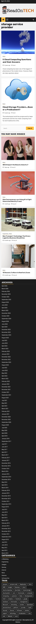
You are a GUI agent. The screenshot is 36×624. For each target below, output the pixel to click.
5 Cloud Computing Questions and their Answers (17, 60)
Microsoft (5, 604)
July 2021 (4, 400)
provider (23, 607)
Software (19, 610)
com (14, 593)
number (22, 604)
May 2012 (4, 547)
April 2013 (4, 517)
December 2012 (6, 528)
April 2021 (4, 406)
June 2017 (5, 446)
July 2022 (4, 367)
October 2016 (5, 468)
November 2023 (6, 332)
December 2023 (6, 329)
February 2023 (6, 351)
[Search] (33, 19)
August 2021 (5, 397)
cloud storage (27, 590)
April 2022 (4, 376)
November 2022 (6, 359)
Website (10, 616)
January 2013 (5, 526)
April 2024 (4, 327)
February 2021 (6, 411)
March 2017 (5, 455)
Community (21, 593)
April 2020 (4, 433)
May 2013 (4, 515)
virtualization (22, 613)
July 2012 (4, 542)
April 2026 (4, 286)
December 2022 (6, 357)
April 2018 (4, 436)
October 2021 (5, 392)
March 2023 (5, 348)
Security (5, 610)
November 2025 (6, 294)
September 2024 (6, 318)
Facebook (18, 599)
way (29, 613)
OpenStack (30, 604)
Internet (4, 570)
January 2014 (5, 493)
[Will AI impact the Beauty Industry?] (18, 148)
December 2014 (6, 479)
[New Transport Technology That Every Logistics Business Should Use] (18, 219)
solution (27, 610)
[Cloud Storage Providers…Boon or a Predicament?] (18, 89)
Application (23, 584)
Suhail (13, 65)
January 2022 (5, 384)
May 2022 (4, 373)
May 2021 (4, 403)
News (4, 56)
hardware (5, 601)
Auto (30, 584)
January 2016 (5, 474)
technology (13, 613)
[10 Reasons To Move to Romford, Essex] (18, 256)
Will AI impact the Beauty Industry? (15, 165)
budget (10, 587)
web (4, 616)
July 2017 (4, 444)
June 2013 (5, 512)
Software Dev (5, 578)
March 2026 (5, 288)
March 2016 (5, 471)
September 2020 (6, 422)
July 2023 (4, 340)
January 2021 (5, 414)
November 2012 (6, 531)
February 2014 (6, 490)
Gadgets (4, 564)
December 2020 (6, 416)
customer (14, 596)
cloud (23, 587)
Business (17, 587)
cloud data (17, 590)
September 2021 (6, 395)
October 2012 (5, 534)
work (16, 616)
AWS (4, 587)
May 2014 (4, 482)
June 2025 (5, 305)
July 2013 (4, 509)
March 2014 (5, 487)
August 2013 (5, 506)
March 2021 (5, 408)
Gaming (4, 567)
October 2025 (5, 297)
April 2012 (4, 550)
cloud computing (7, 590)
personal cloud (7, 607)
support (5, 613)
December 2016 (6, 463)
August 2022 (5, 365)
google (25, 599)
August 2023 (5, 337)
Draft (4, 599)
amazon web (13, 584)
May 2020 (4, 430)
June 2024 (5, 324)
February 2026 (6, 291)
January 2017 (5, 460)
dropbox (10, 599)
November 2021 (6, 389)
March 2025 (5, 310)
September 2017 (6, 441)
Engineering (5, 233)
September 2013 (6, 504)
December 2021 (6, 387)
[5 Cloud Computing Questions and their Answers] (18, 42)
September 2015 (6, 476)
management (24, 601)
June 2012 (5, 545)
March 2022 (5, 378)
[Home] (3, 19)
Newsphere (26, 620)
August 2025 (5, 302)
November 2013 (6, 498)
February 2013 (6, 523)
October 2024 (5, 316)
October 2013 (5, 501)
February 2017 (6, 457)
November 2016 (6, 466)
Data (21, 596)
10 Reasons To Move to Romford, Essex (16, 272)
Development (28, 596)
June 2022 (5, 370)
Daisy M (13, 167)
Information (14, 601)
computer (30, 593)
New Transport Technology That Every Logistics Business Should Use (16, 237)
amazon (5, 584)
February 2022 (6, 381)
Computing (6, 596)
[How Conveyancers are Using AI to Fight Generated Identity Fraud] (18, 183)
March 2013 (5, 520)
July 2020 (4, 427)
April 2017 (4, 452)
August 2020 (5, 425)
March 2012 (5, 553)
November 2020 (6, 419)
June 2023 (5, 343)
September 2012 (6, 536)
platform (15, 607)
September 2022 (6, 362)
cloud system (6, 593)
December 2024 (6, 313)
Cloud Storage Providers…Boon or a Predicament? (18, 108)
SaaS (29, 607)
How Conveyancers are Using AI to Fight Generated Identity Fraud (17, 200)
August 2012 (5, 539)
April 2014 (4, 485)
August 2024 (5, 321)
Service (12, 610)
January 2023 (5, 354)
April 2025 (4, 307)
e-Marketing (5, 559)
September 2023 (6, 335)
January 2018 (5, 438)
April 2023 (4, 346)
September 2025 (6, 299)
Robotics (4, 575)
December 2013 (6, 496)
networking (14, 604)
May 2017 (4, 449)
